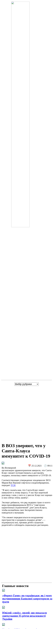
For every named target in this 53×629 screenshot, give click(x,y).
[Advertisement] (26, 413)
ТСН (13, 485)
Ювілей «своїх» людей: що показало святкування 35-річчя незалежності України (24, 615)
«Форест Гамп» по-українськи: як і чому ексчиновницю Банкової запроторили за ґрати (27, 598)
